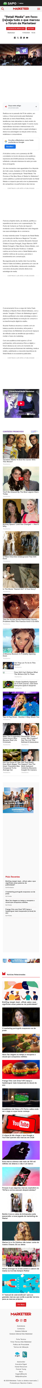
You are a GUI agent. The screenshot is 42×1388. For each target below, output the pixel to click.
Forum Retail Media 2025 (15, 28)
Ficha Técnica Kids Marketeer (21, 1342)
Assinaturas (21, 1326)
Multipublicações (21, 1376)
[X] (17, 37)
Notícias (31, 28)
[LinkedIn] (21, 37)
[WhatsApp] (24, 37)
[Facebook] (14, 37)
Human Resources (21, 1367)
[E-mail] (27, 37)
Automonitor (21, 1362)
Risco (21, 1371)
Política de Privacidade (21, 1344)
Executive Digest (21, 1364)
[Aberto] (38, 9)
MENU (21, 3)
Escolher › (10, 146)
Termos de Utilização (21, 1347)
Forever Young (21, 1369)
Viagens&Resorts (21, 1374)
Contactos (21, 1329)
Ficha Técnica (21, 1339)
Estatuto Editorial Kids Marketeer (21, 1334)
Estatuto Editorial (21, 1331)
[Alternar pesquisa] (2, 9)
